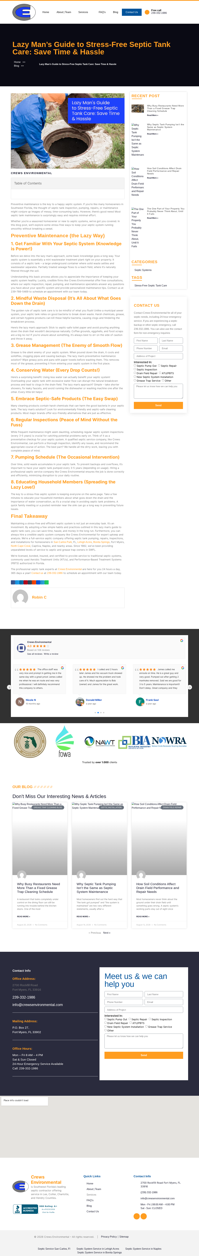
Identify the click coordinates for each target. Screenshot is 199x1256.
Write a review (51, 653)
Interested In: (143, 362)
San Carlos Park (63, 542)
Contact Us (132, 12)
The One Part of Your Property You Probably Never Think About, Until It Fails (166, 211)
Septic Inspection (147, 369)
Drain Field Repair (147, 373)
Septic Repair (169, 365)
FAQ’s (102, 12)
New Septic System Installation (155, 376)
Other (168, 380)
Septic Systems (143, 270)
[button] (85, 12)
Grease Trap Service (148, 380)
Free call (156, 10)
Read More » (152, 115)
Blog (115, 12)
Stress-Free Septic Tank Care (150, 285)
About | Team (64, 12)
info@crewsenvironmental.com (37, 1005)
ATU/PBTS (168, 373)
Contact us (37, 573)
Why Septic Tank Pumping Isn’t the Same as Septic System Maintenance (165, 127)
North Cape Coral (20, 546)
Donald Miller (34, 699)
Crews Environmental (70, 569)
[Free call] (147, 12)
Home (45, 12)
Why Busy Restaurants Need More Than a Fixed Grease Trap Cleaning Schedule (165, 108)
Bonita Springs (101, 542)
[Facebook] (137, 1216)
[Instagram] (144, 1216)
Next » (106, 932)
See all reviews (34, 653)
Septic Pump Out (147, 365)
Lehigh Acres (84, 542)
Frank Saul (92, 699)
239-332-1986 (159, 13)
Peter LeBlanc (154, 699)
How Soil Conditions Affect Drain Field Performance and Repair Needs (164, 171)
